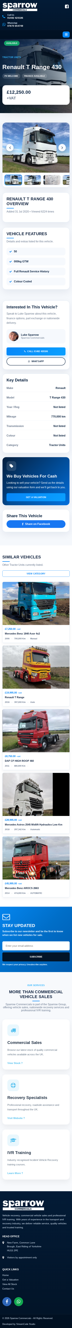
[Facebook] (67, 6)
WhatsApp (37, 361)
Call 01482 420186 (37, 351)
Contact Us (8, 1288)
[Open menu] (66, 35)
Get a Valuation (36, 497)
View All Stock (9, 1284)
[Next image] (62, 147)
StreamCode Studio (25, 1324)
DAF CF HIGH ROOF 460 (19, 760)
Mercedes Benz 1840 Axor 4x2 (22, 633)
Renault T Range (14, 697)
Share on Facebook (37, 524)
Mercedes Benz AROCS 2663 (22, 888)
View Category (36, 573)
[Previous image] (10, 147)
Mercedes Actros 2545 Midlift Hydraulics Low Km (33, 824)
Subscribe (36, 957)
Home (5, 1275)
